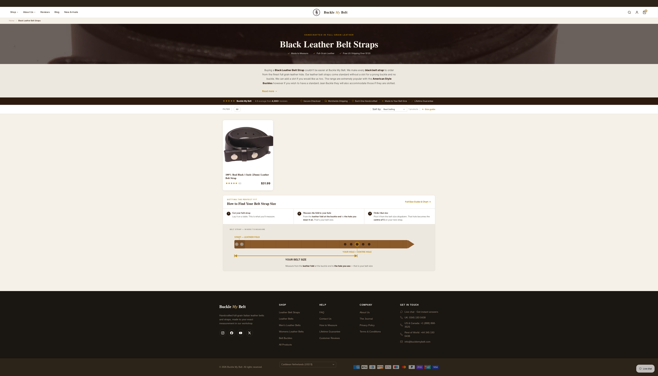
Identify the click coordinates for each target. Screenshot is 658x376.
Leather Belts (286, 318)
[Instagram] (222, 332)
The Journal (366, 318)
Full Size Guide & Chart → (418, 201)
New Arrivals (71, 12)
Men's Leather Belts (290, 325)
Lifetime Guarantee (329, 331)
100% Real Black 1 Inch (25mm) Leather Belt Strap (247, 176)
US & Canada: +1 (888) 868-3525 (420, 325)
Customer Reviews (329, 338)
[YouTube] (240, 332)
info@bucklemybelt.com (417, 341)
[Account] (637, 12)
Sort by (377, 109)
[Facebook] (231, 332)
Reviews (45, 12)
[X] (249, 332)
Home (11, 20)
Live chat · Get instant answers (421, 311)
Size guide (430, 109)
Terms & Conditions (370, 331)
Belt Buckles (285, 338)
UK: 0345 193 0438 (415, 317)
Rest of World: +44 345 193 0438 (419, 334)
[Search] (629, 12)
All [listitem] (237, 109)
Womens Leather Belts (291, 331)
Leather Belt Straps (289, 312)
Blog (56, 12)
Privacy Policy (367, 325)
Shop (13, 12)
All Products (285, 344)
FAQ (321, 312)
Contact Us (325, 318)
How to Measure (328, 325)
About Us (28, 12)
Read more (268, 91)
